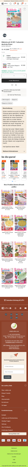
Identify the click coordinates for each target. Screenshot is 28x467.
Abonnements (5, 399)
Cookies (14, 456)
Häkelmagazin (6, 99)
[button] (12, 181)
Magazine (14, 99)
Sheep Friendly (6, 393)
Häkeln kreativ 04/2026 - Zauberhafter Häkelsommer (20, 234)
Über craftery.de (6, 390)
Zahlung (4, 424)
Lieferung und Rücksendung (10, 418)
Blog (3, 396)
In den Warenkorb (14, 80)
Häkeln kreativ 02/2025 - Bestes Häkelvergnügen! (7, 286)
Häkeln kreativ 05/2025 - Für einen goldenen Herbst (20, 260)
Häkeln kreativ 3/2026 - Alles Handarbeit (20, 208)
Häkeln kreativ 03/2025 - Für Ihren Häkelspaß (20, 286)
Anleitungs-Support (7, 430)
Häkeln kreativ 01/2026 (7, 232)
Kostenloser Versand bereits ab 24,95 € (14, 1)
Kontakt (4, 415)
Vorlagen (4, 405)
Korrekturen (5, 402)
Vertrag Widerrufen (14, 434)
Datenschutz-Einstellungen (14, 454)
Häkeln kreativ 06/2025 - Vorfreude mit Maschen (7, 259)
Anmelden (7, 377)
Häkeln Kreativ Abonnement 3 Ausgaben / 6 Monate (14, 173)
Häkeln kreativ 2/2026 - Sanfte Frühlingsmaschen (7, 208)
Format (3, 52)
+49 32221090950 (14, 334)
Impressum (14, 448)
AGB (14, 459)
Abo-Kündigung (6, 427)
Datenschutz (14, 451)
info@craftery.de (14, 331)
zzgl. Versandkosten (16, 49)
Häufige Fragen (6, 421)
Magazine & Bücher (7, 103)
